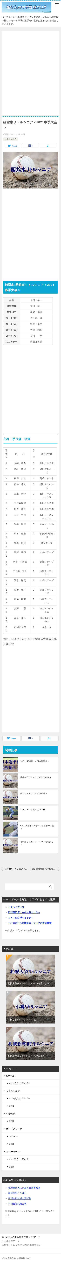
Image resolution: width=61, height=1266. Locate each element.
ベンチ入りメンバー (19, 1083)
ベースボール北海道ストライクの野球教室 (30, 923)
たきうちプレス (16, 907)
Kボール (10, 1075)
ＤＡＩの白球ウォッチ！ (20, 917)
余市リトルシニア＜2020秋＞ (33, 793)
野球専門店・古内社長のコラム (24, 912)
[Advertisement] (30, 73)
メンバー (14, 1136)
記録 (11, 1106)
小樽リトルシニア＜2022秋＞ (23, 1019)
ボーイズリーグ (14, 1128)
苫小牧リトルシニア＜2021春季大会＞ (18, 869)
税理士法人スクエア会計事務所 (24, 1187)
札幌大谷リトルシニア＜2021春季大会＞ (28, 983)
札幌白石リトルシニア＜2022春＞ (35, 777)
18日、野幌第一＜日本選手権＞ (34, 761)
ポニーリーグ (13, 1151)
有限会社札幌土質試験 (19, 1198)
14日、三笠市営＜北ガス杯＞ (33, 809)
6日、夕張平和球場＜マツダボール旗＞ (37, 827)
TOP (20, 1237)
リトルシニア (10, 139)
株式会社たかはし (17, 1193)
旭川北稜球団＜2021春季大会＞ (46, 869)
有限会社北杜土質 (17, 1203)
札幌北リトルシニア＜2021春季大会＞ (36, 843)
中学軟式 (10, 1113)
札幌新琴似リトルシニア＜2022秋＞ (26, 1055)
